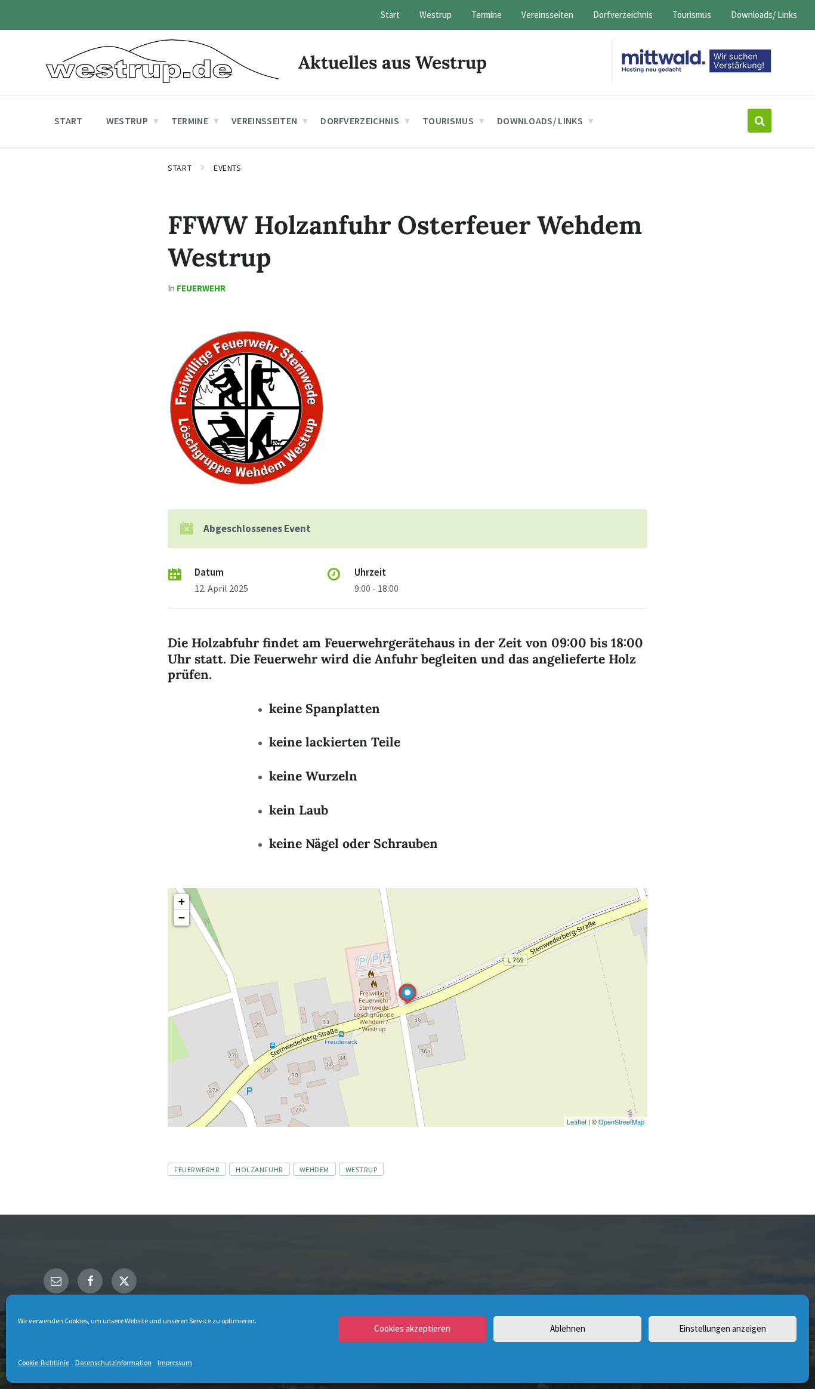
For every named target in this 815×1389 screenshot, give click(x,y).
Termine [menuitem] (486, 14)
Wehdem (314, 1169)
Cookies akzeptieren (412, 1328)
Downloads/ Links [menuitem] (764, 14)
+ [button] (181, 901)
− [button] (181, 917)
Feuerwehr (201, 288)
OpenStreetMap (621, 1121)
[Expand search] (759, 121)
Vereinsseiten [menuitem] (547, 14)
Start (180, 167)
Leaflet (576, 1121)
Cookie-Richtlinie (43, 1362)
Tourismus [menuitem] (691, 14)
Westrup (361, 1169)
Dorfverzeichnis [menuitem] (623, 14)
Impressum (175, 1362)
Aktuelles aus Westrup (392, 62)
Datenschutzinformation (113, 1362)
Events (227, 167)
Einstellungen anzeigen (722, 1328)
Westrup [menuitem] (435, 14)
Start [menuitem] (390, 14)
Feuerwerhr (197, 1169)
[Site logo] (162, 79)
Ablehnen (567, 1328)
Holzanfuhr (259, 1169)
